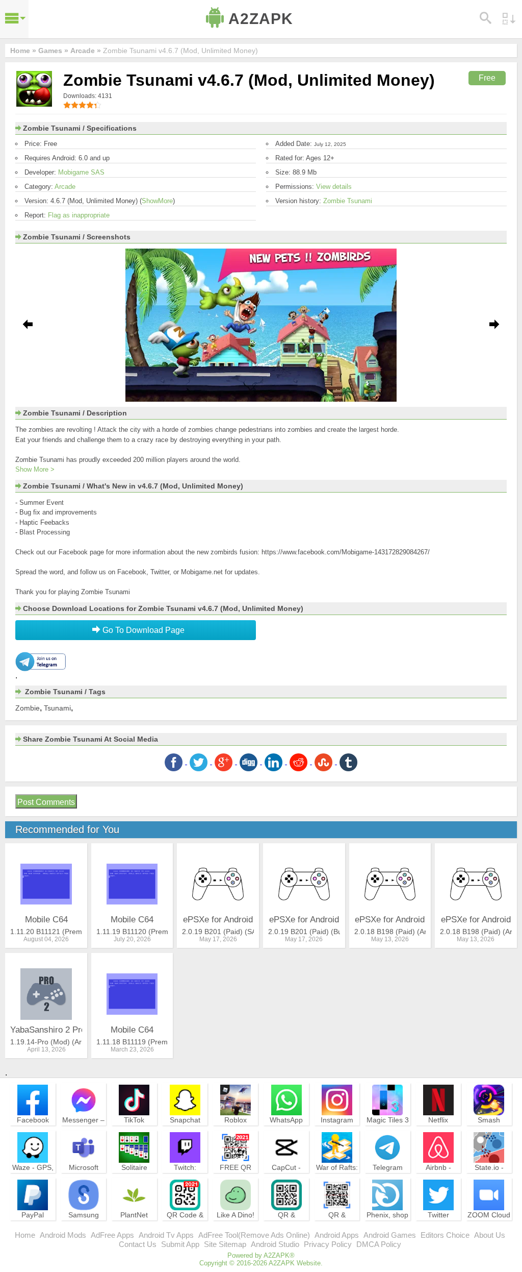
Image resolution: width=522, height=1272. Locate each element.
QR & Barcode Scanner (337, 1224)
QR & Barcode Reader (286, 1224)
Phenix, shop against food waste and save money (387, 1228)
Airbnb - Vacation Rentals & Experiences (438, 1181)
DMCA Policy (378, 1244)
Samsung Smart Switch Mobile (83, 1224)
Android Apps (337, 1235)
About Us (489, 1235)
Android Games (389, 1235)
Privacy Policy (328, 1244)
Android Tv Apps (166, 1235)
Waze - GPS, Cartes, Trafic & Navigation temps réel (33, 1181)
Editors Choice (445, 1235)
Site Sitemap (225, 1244)
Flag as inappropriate (79, 215)
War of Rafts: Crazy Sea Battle (337, 1176)
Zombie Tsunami (347, 201)
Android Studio (275, 1244)
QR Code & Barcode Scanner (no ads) (185, 1228)
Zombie (27, 708)
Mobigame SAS (81, 172)
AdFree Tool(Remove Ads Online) (254, 1235)
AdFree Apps (112, 1235)
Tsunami (57, 708)
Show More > (35, 469)
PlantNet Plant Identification (134, 1224)
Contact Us (137, 1244)
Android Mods (63, 1235)
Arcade (65, 186)
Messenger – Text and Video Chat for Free (83, 1134)
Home (25, 1235)
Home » (23, 50)
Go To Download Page (142, 630)
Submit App (180, 1244)
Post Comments (46, 802)
